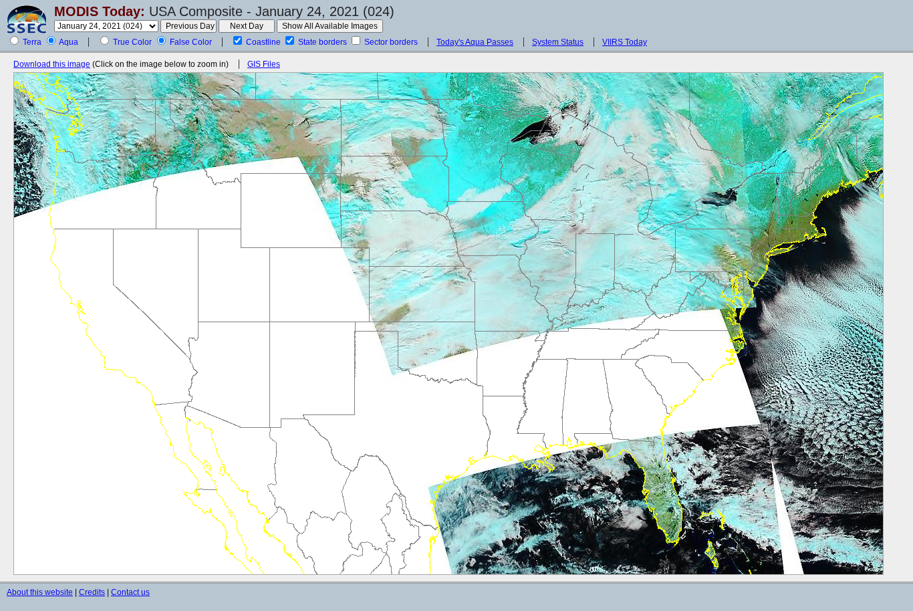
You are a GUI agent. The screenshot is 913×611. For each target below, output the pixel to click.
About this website (40, 592)
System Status (557, 42)
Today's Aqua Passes (474, 42)
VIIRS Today (624, 42)
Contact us (130, 592)
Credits (92, 592)
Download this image (51, 64)
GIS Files (263, 64)
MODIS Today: (99, 11)
